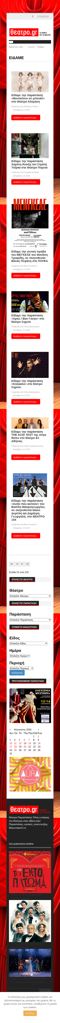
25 (15, 750)
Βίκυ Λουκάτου (30, 266)
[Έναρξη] (11, 564)
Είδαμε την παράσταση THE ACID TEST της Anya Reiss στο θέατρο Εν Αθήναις (28, 436)
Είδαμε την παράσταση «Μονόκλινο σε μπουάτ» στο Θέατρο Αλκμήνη (28, 98)
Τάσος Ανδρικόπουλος (33, 446)
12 (20, 743)
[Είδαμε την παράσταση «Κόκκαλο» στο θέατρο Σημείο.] (30, 364)
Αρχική (31, 47)
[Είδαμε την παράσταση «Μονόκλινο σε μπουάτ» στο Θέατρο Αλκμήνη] (30, 81)
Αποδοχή (30, 1013)
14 (29, 743)
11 (15, 743)
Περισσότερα (30, 1018)
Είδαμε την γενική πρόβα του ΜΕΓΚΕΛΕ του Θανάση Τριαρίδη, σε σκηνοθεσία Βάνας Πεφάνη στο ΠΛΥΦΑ (29, 256)
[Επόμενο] (22, 564)
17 (10, 746)
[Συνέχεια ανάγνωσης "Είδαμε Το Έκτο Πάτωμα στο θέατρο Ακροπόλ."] (30, 872)
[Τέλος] (27, 564)
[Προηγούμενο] (17, 564)
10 (10, 743)
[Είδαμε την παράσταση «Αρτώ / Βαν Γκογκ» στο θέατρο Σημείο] (30, 301)
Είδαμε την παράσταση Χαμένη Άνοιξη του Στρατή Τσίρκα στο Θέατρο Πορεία (29, 164)
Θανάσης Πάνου (31, 106)
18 (15, 746)
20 (25, 746)
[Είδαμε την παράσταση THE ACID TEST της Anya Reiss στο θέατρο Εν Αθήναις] (30, 422)
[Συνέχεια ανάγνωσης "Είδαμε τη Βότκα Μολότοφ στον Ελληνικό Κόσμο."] (30, 921)
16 (39, 743)
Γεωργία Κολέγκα (31, 172)
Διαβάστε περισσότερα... (25, 117)
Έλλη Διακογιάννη (32, 327)
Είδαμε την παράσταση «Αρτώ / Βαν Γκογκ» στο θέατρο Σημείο (27, 318)
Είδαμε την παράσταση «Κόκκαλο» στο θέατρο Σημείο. (27, 384)
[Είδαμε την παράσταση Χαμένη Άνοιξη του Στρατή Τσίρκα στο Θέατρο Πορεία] (30, 145)
